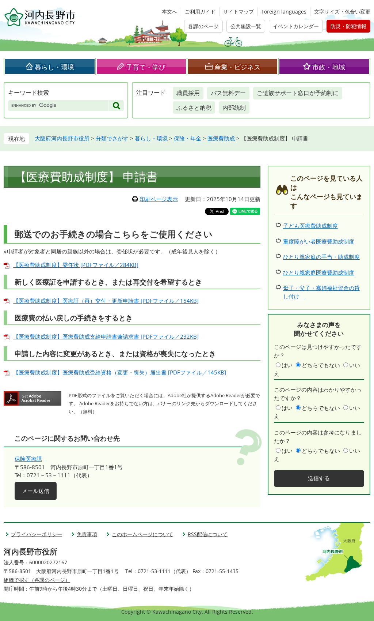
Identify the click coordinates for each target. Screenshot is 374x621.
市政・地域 (328, 67)
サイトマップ (238, 11)
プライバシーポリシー (36, 534)
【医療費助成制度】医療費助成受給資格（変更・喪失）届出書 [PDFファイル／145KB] (119, 372)
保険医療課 (28, 458)
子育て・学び (145, 67)
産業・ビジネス (237, 67)
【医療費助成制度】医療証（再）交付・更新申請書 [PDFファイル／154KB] (106, 300)
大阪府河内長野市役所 (62, 138)
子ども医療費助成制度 (310, 225)
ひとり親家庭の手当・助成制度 (321, 256)
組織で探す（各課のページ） (37, 579)
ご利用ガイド (200, 11)
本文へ (169, 11)
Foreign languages (284, 11)
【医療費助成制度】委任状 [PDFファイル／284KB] (75, 264)
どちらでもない (321, 365)
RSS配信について (208, 534)
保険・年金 (187, 138)
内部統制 (234, 108)
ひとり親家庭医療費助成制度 (318, 272)
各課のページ (203, 26)
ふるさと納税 (193, 108)
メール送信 (35, 490)
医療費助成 (221, 138)
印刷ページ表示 (159, 199)
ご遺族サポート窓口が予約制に (298, 93)
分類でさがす (112, 138)
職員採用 (188, 93)
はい (287, 365)
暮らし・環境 (54, 67)
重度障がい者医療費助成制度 (318, 241)
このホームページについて (142, 534)
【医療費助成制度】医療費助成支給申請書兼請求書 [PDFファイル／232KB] (106, 336)
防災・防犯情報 (348, 26)
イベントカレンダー (296, 26)
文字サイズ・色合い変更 (342, 11)
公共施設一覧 (245, 26)
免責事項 (87, 534)
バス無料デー (228, 93)
